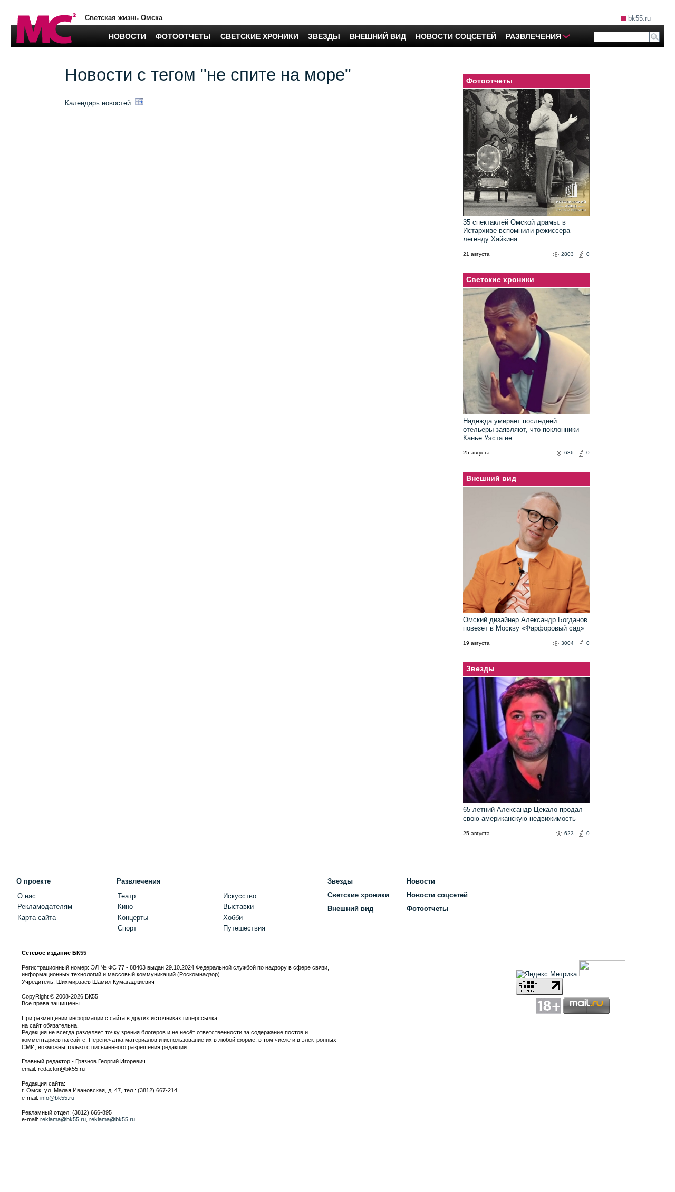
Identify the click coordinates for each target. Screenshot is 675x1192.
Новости (421, 881)
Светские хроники (500, 279)
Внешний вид (491, 478)
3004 (567, 643)
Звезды (480, 668)
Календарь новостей (99, 103)
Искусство (239, 896)
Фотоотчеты (489, 80)
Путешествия (244, 928)
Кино (125, 906)
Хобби (233, 918)
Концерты (133, 918)
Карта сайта (36, 918)
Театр (127, 896)
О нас (26, 896)
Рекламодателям (44, 906)
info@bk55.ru (57, 1097)
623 (569, 833)
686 (569, 453)
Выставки (238, 906)
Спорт (127, 928)
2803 (567, 254)
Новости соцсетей (437, 895)
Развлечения (139, 881)
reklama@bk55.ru (63, 1119)
